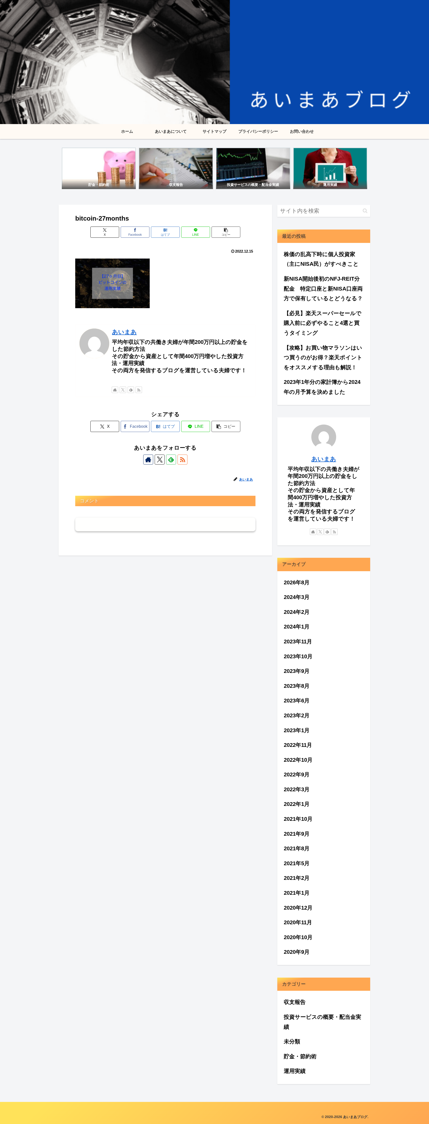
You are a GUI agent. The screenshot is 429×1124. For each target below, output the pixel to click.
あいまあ (124, 332)
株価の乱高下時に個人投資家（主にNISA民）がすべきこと (321, 259)
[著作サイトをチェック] (115, 390)
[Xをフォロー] (123, 390)
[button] (226, 232)
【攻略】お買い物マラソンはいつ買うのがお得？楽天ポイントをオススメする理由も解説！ (323, 357)
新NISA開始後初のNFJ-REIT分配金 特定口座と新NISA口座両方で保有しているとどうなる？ (323, 288)
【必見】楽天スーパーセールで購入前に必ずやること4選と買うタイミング (322, 323)
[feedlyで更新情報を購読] (131, 390)
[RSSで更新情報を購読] (139, 390)
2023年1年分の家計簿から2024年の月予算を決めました (322, 387)
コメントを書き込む (165, 524)
